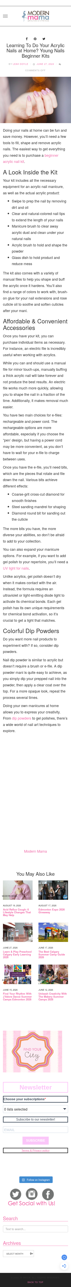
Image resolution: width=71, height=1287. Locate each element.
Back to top (35, 1282)
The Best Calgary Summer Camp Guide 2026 (51, 954)
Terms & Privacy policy (35, 1150)
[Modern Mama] (35, 15)
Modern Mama (35, 851)
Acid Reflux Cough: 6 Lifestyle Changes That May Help (17, 912)
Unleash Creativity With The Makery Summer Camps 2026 (52, 996)
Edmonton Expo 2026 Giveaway (51, 911)
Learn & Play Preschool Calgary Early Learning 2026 (17, 954)
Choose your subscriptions (24, 1099)
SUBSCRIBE (35, 1140)
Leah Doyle (20, 63)
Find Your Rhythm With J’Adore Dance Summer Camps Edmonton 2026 (17, 996)
